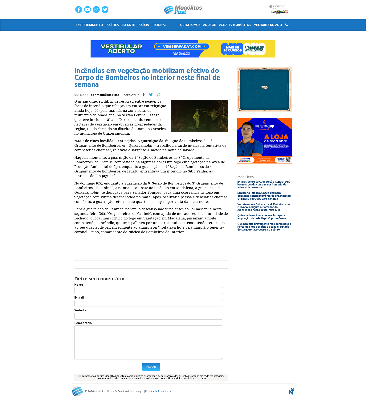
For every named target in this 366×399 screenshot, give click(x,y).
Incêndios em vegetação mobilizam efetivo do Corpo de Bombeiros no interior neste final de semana (147, 77)
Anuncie (209, 25)
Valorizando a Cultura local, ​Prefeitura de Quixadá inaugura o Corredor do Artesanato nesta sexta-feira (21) (263, 206)
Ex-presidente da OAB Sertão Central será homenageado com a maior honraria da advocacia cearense (263, 184)
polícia (143, 25)
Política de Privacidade (158, 391)
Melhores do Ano (268, 25)
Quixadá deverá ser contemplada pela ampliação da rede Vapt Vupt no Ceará (261, 217)
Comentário (83, 323)
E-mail (79, 297)
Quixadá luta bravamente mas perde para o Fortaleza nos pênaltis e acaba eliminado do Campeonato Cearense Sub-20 (264, 226)
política (112, 25)
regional (159, 25)
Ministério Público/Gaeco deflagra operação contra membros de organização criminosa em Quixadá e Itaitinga (264, 195)
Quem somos (190, 25)
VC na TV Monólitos (235, 25)
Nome (78, 284)
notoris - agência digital (291, 391)
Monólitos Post (183, 9)
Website (80, 310)
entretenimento (89, 25)
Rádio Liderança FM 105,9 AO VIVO (279, 11)
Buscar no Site (287, 25)
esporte (128, 25)
